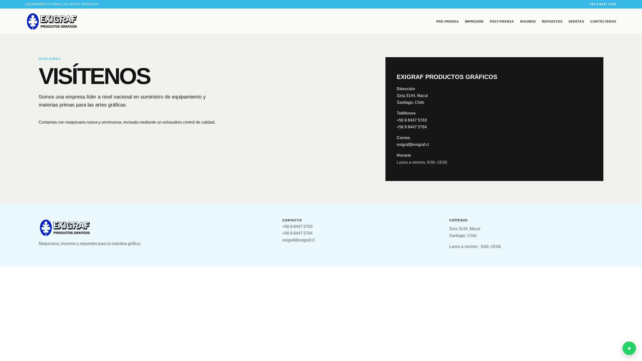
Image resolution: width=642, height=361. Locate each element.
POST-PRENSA (502, 21)
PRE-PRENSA (447, 21)
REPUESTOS (552, 21)
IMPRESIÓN (474, 21)
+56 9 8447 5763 (602, 4)
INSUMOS (528, 21)
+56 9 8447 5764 (412, 127)
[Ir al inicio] (52, 21)
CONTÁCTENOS (603, 21)
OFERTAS (576, 21)
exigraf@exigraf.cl (413, 144)
